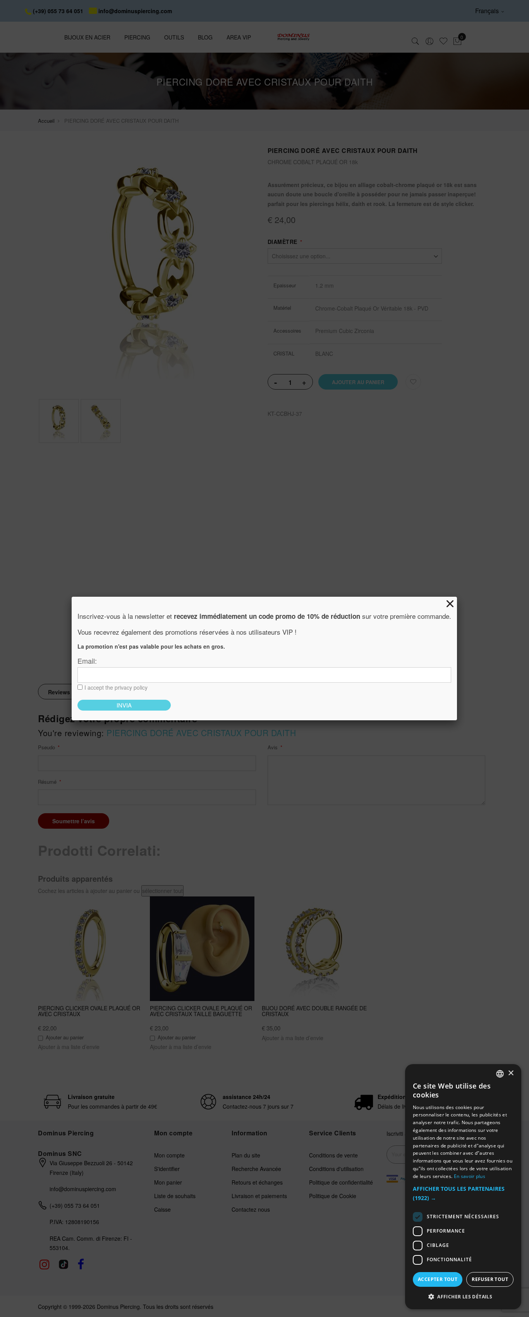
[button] (463, 1193)
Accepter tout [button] (437, 1279)
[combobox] (500, 1074)
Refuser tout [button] (490, 1279)
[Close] (450, 604)
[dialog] (463, 1186)
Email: (87, 661)
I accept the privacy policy (116, 687)
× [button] (511, 1073)
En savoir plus (469, 1176)
